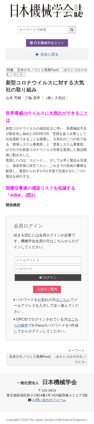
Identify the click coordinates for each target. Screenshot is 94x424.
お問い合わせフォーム (49, 400)
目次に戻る (49, 54)
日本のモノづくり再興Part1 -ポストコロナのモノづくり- (47, 359)
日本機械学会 (47, 382)
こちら (64, 300)
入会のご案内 (47, 289)
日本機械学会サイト (48, 43)
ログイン (49, 277)
